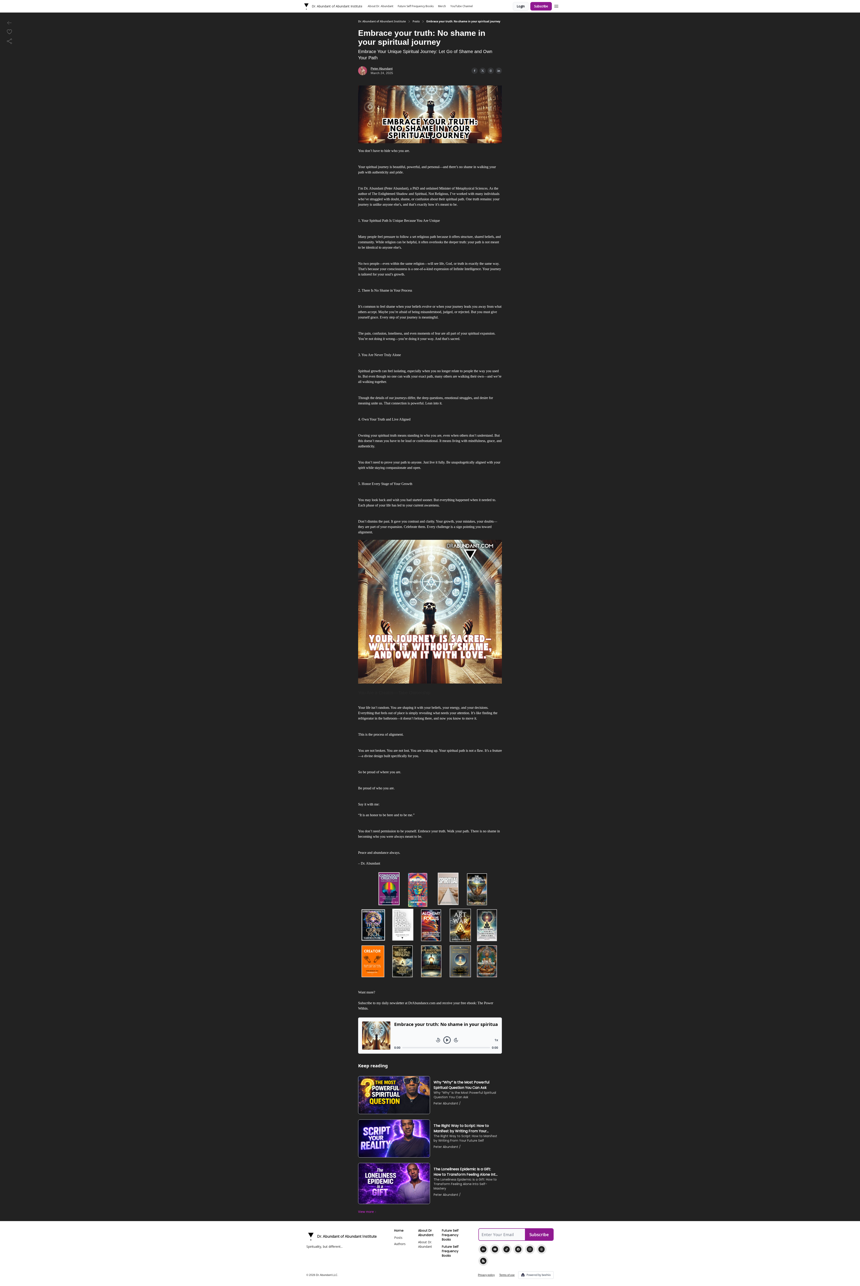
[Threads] (541, 1249)
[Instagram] (530, 1249)
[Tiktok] (507, 1249)
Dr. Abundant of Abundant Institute (382, 21)
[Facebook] (518, 1249)
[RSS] (483, 1261)
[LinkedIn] (483, 1249)
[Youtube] (495, 1249)
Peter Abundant (382, 68)
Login (521, 6)
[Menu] (556, 5)
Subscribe (541, 6)
